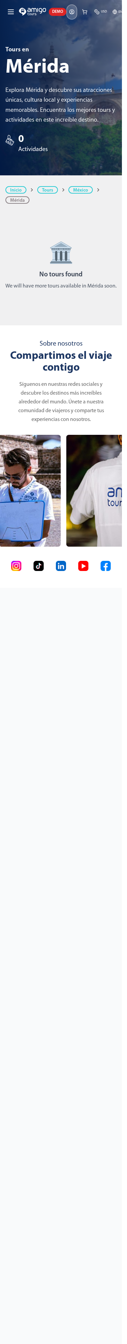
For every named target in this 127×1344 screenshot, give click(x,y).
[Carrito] (84, 11)
